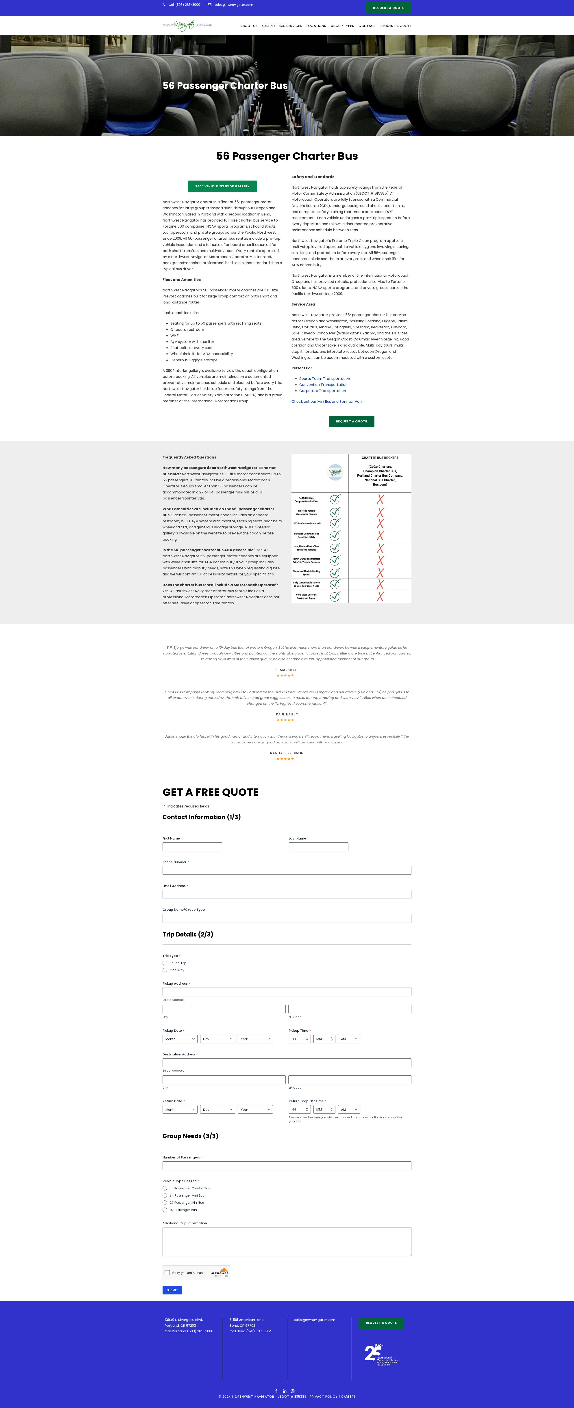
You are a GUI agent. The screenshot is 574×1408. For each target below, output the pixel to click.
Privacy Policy (324, 1396)
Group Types (342, 25)
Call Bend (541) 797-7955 (251, 1331)
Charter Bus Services (282, 25)
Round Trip (178, 963)
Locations (316, 25)
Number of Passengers (183, 1157)
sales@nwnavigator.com (234, 4)
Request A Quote (396, 25)
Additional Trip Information (185, 1223)
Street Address (173, 1000)
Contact (367, 25)
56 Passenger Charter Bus (190, 1188)
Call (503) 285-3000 (185, 4)
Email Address (175, 886)
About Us (249, 25)
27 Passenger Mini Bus (187, 1202)
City (165, 1017)
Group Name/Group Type (184, 909)
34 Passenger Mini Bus (187, 1195)
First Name (173, 838)
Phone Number (176, 862)
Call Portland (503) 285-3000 (189, 1331)
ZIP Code (295, 1017)
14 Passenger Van (183, 1210)
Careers (348, 1396)
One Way (177, 970)
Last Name (299, 838)
